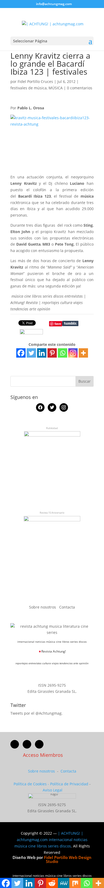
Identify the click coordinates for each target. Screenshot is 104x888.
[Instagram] (73, 353)
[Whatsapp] (62, 353)
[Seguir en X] (27, 744)
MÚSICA (56, 87)
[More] (83, 353)
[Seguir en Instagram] (39, 744)
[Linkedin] (41, 353)
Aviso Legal (52, 790)
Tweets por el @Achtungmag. (36, 713)
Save (57, 324)
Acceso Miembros (43, 755)
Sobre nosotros (43, 607)
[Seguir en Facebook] (14, 744)
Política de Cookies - (32, 783)
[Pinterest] (52, 353)
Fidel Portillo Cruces (35, 81)
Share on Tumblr (70, 323)
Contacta (67, 607)
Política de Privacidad (69, 783)
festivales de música (28, 87)
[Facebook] (21, 353)
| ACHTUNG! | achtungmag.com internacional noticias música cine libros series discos (50, 840)
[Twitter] (31, 353)
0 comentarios (79, 87)
